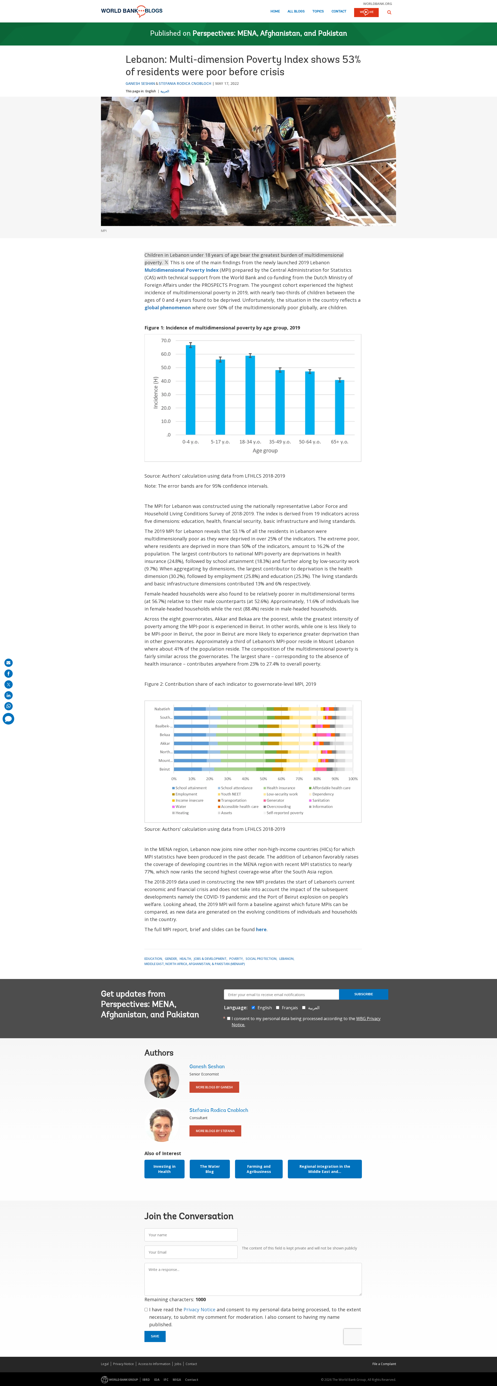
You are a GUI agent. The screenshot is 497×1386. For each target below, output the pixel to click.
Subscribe (363, 994)
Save (155, 1336)
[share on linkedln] (8, 695)
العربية (164, 91)
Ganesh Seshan (140, 83)
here (261, 929)
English (150, 91)
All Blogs (296, 11)
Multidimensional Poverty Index (181, 270)
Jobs (178, 1364)
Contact (339, 11)
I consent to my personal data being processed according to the (306, 1022)
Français (290, 1008)
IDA (156, 1379)
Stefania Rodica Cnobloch (185, 83)
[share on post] (8, 684)
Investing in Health (165, 1169)
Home (275, 11)
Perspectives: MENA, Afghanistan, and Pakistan (270, 33)
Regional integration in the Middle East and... (324, 1169)
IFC (166, 1379)
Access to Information (154, 1364)
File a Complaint (384, 1364)
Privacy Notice (199, 1309)
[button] (389, 12)
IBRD (146, 1379)
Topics (318, 11)
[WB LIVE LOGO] (366, 13)
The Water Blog (210, 1169)
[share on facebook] (8, 673)
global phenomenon (167, 307)
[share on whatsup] (8, 706)
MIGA (177, 1379)
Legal (105, 1364)
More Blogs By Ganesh (214, 1087)
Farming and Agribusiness (259, 1169)
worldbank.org (377, 3)
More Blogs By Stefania (215, 1131)
